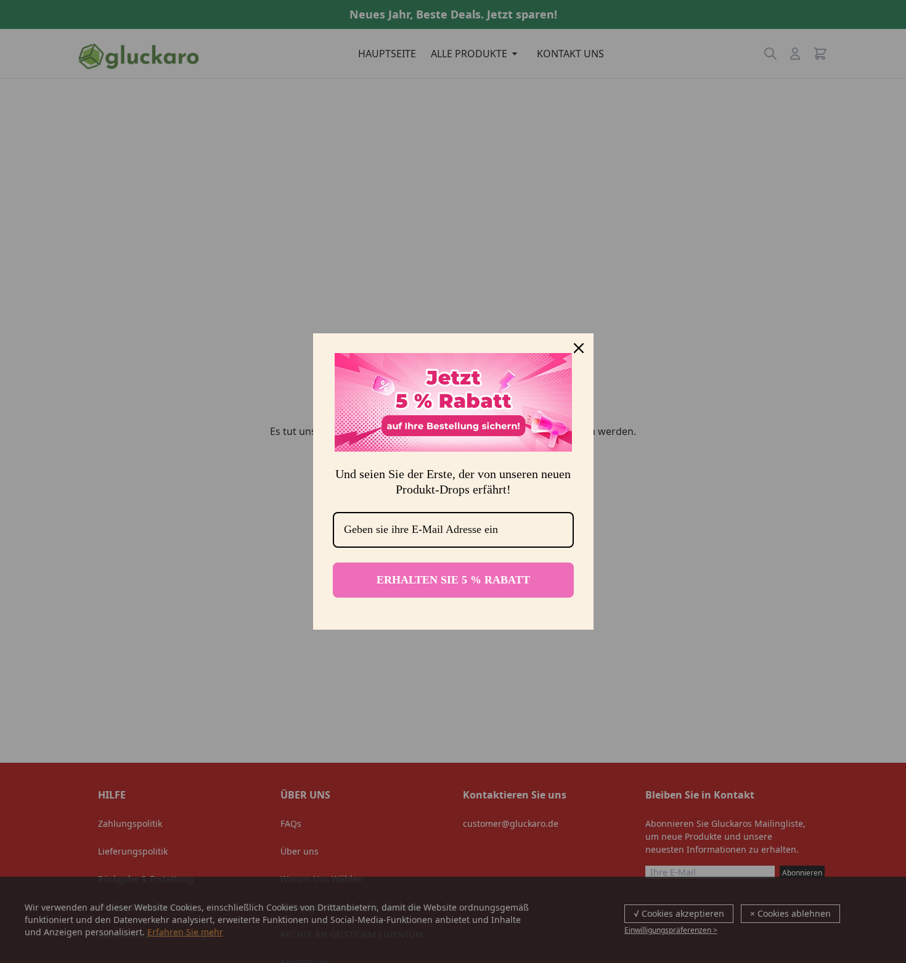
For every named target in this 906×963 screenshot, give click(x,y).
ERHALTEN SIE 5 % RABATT (453, 580)
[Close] (579, 348)
